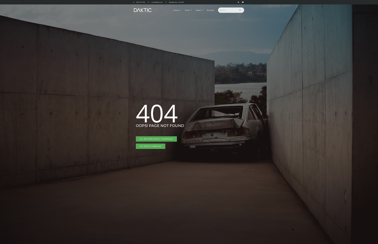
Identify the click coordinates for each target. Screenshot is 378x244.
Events (187, 10)
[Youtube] (243, 2)
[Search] (239, 10)
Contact (198, 10)
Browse (176, 10)
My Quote (210, 10)
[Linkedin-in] (238, 2)
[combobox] (226, 10)
